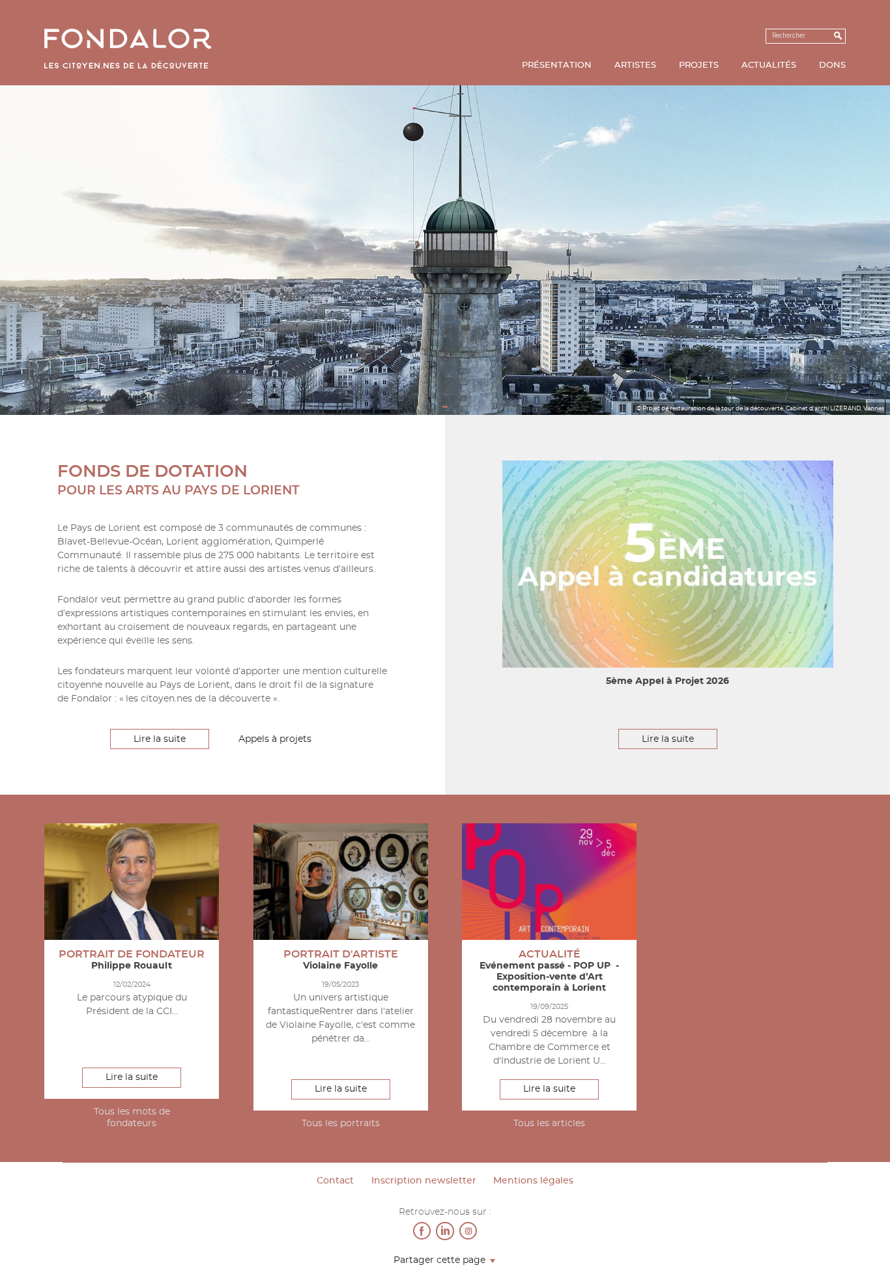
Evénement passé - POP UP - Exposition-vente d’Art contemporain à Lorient (549, 977)
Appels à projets (274, 739)
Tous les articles (549, 1123)
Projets (699, 65)
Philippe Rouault (131, 966)
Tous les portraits (341, 1123)
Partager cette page (439, 1260)
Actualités (768, 65)
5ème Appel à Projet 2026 (667, 681)
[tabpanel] (445, 249)
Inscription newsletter (423, 1180)
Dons (832, 65)
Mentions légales (533, 1180)
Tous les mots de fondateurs (132, 1117)
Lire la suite (160, 739)
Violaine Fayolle (340, 966)
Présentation (557, 65)
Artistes (635, 65)
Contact (335, 1180)
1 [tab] (445, 407)
